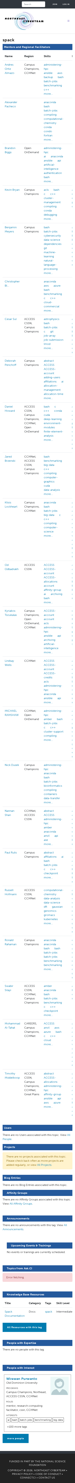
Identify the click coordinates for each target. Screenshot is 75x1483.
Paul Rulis (11, 852)
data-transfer (52, 798)
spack (48, 1311)
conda (48, 127)
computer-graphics (51, 479)
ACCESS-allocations (50, 579)
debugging (50, 214)
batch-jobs (50, 81)
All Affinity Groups (21, 1203)
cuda (47, 415)
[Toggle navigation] (68, 21)
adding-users (52, 377)
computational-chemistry (53, 121)
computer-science (51, 529)
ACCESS (49, 365)
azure (57, 285)
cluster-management (52, 200)
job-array (49, 335)
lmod (47, 344)
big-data (49, 465)
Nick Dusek (12, 765)
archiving (56, 594)
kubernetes (51, 919)
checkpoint (51, 873)
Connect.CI (28, 1477)
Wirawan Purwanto (21, 1379)
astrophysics (51, 319)
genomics (50, 910)
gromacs (49, 915)
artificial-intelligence (51, 166)
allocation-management (52, 387)
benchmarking (53, 85)
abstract (49, 360)
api (59, 160)
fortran (48, 135)
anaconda (50, 102)
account (49, 585)
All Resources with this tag (24, 1327)
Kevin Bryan (12, 189)
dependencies (52, 244)
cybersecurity (52, 235)
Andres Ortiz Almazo (9, 69)
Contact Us (47, 1477)
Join (54, 4)
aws (59, 73)
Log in (66, 4)
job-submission (53, 339)
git (45, 248)
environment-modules (52, 425)
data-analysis (52, 489)
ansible (48, 73)
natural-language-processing (51, 264)
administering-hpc (53, 66)
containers (50, 794)
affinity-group (52, 589)
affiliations (50, 381)
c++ (46, 89)
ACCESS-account (50, 371)
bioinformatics (53, 785)
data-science (52, 239)
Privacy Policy (22, 1474)
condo (48, 131)
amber (48, 719)
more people (15, 1438)
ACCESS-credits (50, 675)
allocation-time (53, 394)
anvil (47, 835)
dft (45, 906)
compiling (50, 114)
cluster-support (53, 731)
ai (45, 156)
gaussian (57, 906)
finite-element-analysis (53, 433)
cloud (47, 1040)
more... (48, 93)
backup (48, 77)
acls (46, 189)
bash (60, 77)
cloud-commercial (51, 304)
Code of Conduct (48, 1474)
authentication (53, 173)
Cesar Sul (11, 319)
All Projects (44, 1164)
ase (46, 840)
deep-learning (53, 419)
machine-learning (50, 254)
